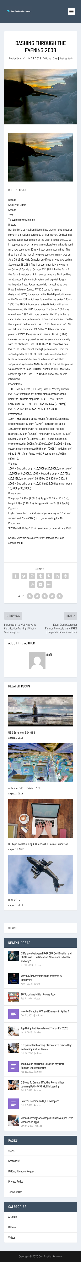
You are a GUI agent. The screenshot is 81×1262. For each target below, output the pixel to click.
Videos (37, 998)
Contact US (14, 1161)
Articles (47, 58)
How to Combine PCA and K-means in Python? (45, 1011)
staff (22, 58)
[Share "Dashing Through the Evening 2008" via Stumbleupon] (32, 584)
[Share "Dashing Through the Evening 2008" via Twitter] (24, 576)
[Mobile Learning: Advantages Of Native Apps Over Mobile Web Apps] (13, 1120)
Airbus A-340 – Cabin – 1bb (24, 788)
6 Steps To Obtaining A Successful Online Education (38, 844)
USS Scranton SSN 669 (21, 732)
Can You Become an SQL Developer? (40, 1101)
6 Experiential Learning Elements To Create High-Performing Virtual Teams (47, 1047)
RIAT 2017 (14, 900)
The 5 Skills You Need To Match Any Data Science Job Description (42, 1065)
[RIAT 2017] (40, 874)
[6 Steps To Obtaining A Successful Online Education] (40, 818)
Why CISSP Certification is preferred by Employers (41, 977)
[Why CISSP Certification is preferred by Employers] (13, 978)
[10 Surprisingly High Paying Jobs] (13, 997)
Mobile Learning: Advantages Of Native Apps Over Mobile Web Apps (47, 1120)
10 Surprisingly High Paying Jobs (38, 994)
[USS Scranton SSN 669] (40, 710)
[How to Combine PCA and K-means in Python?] (13, 1014)
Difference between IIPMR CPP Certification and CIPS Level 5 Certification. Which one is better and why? (46, 957)
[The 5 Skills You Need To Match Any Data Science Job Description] (13, 1066)
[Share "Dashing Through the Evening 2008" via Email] (40, 584)
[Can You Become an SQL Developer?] (13, 1103)
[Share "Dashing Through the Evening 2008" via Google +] (32, 576)
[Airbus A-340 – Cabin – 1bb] (40, 762)
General (38, 965)
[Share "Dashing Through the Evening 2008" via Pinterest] (49, 576)
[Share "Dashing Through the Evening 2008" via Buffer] (65, 576)
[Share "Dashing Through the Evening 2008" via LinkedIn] (57, 576)
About (11, 1150)
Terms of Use (15, 1192)
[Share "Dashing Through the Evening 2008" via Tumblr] (40, 576)
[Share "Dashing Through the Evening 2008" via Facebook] (15, 576)
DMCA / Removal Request (22, 1171)
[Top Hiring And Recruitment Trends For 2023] (13, 1031)
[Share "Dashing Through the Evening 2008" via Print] (49, 584)
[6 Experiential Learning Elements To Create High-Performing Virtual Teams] (13, 1048)
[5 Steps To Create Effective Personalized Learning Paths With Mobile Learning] (13, 1085)
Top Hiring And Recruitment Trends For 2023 (44, 1028)
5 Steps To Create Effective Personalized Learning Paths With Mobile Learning (42, 1084)
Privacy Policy (15, 1181)
